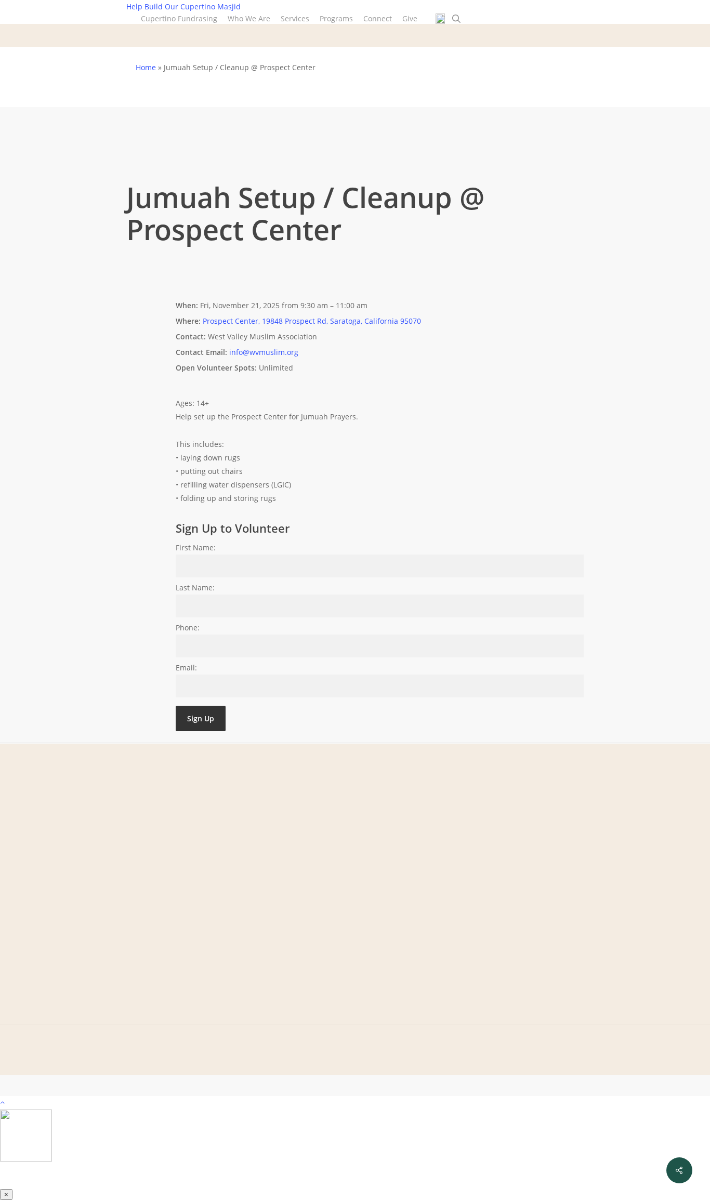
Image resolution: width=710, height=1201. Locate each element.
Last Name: (195, 587)
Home (146, 67)
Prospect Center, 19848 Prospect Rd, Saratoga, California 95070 (312, 321)
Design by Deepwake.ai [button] (600, 1084)
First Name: (196, 547)
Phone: (188, 627)
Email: (186, 667)
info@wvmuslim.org (263, 352)
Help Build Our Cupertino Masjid (183, 6)
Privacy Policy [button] (511, 1084)
